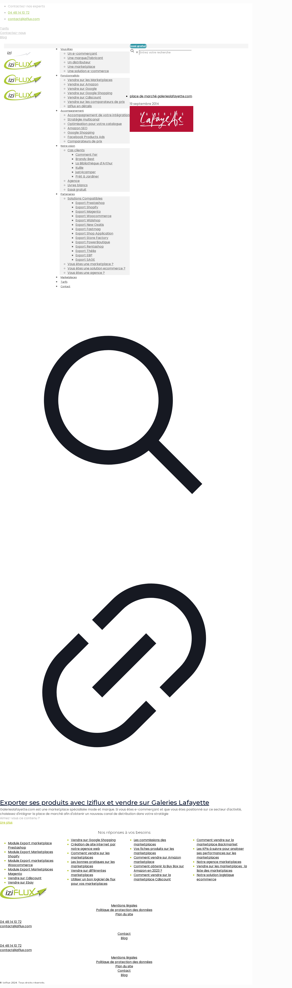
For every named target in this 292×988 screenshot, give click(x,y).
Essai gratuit (138, 46)
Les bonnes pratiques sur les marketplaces (93, 864)
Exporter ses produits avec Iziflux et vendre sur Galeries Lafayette (104, 802)
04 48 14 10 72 (18, 12)
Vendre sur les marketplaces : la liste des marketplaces (222, 868)
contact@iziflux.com (24, 19)
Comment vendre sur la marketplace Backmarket (217, 842)
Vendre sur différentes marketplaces (88, 872)
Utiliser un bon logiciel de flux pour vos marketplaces (93, 881)
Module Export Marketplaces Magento (30, 871)
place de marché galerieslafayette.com (161, 96)
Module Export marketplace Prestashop (30, 845)
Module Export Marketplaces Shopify (30, 854)
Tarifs (4, 28)
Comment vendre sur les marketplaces (90, 855)
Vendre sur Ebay (21, 882)
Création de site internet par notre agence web (93, 846)
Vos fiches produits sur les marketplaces (154, 850)
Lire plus (6, 822)
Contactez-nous (13, 33)
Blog (3, 37)
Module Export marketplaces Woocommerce (30, 862)
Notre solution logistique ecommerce (215, 877)
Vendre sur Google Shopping (93, 840)
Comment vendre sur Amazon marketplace (157, 859)
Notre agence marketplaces (219, 862)
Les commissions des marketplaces (150, 842)
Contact (124, 933)
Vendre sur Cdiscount (25, 878)
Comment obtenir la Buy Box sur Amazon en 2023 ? (159, 868)
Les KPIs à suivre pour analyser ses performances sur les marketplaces (220, 853)
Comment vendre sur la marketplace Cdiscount (152, 877)
